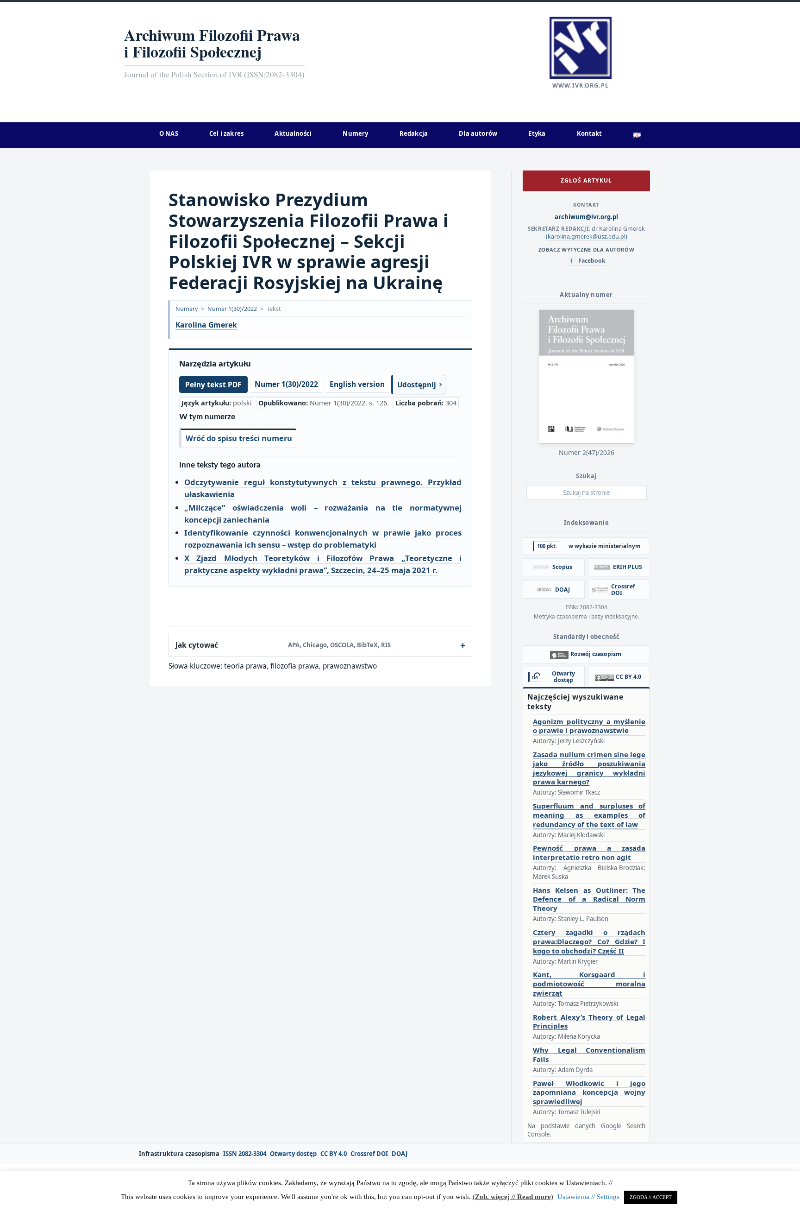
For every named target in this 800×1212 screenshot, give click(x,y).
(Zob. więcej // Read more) (513, 1196)
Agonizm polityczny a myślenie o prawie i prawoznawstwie (589, 726)
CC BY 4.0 (333, 1154)
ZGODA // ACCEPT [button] (651, 1197)
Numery (186, 309)
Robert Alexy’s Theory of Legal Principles (589, 1022)
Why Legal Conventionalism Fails (589, 1055)
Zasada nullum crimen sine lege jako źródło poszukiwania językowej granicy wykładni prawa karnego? (589, 768)
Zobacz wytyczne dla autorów (586, 249)
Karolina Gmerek (206, 325)
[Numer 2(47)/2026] (586, 376)
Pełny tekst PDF (213, 384)
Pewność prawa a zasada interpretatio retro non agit (589, 853)
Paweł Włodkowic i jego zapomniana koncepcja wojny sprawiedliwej (589, 1092)
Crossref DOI (369, 1154)
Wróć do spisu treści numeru (239, 438)
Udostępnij (416, 384)
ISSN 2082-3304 (244, 1154)
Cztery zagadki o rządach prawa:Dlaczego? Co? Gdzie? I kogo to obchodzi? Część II (589, 941)
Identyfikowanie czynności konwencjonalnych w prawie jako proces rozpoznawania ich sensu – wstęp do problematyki (323, 538)
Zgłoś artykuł (586, 180)
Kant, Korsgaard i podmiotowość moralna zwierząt (589, 983)
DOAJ (399, 1154)
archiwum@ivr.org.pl (586, 217)
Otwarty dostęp (293, 1154)
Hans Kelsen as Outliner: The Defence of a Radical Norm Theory (589, 899)
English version (357, 384)
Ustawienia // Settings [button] (588, 1196)
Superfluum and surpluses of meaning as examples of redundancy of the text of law (589, 815)
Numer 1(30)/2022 (232, 309)
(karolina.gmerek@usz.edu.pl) (586, 236)
